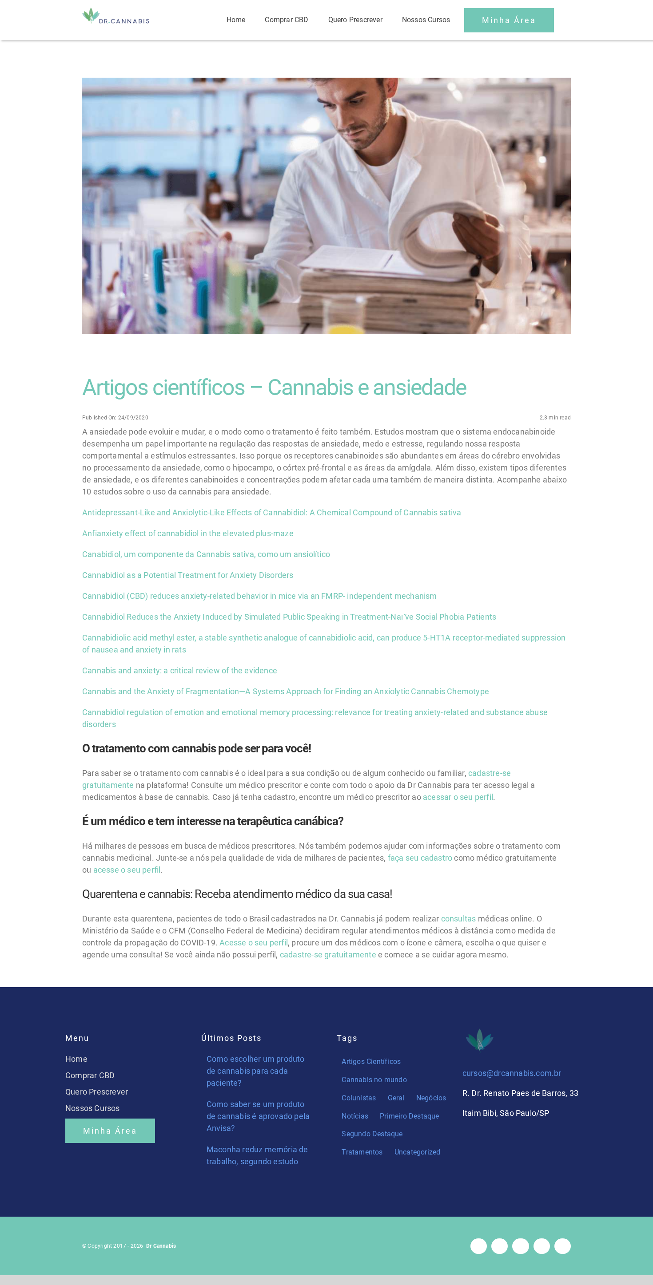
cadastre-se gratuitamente (328, 954)
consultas (458, 918)
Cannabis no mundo (374, 1079)
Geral (396, 1098)
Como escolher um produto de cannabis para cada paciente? (256, 1070)
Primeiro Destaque (409, 1116)
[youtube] (542, 1246)
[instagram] (499, 1246)
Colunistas (359, 1098)
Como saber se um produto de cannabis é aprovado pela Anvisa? (258, 1116)
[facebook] (478, 1246)
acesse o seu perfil (127, 869)
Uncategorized (417, 1152)
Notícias (355, 1116)
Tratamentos (362, 1152)
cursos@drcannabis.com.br (511, 1073)
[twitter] (520, 1246)
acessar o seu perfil (458, 797)
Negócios (431, 1098)
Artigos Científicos (371, 1061)
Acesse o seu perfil (253, 942)
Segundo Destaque (372, 1134)
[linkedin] (562, 1246)
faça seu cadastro (420, 857)
